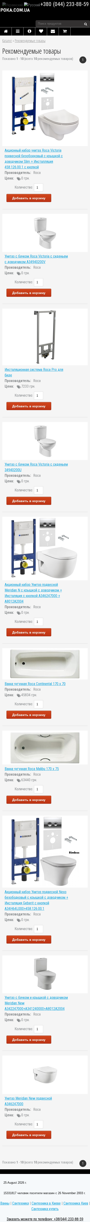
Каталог (7, 40)
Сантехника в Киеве (46, 1203)
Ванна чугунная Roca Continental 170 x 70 (35, 684)
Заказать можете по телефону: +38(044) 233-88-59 (45, 1219)
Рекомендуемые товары (30, 40)
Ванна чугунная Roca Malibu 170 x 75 (32, 769)
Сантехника (20, 1203)
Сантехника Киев (75, 1203)
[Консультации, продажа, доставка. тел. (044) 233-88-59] (18, 10)
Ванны (4, 1203)
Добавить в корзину (28, 198)
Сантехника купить (45, 1209)
